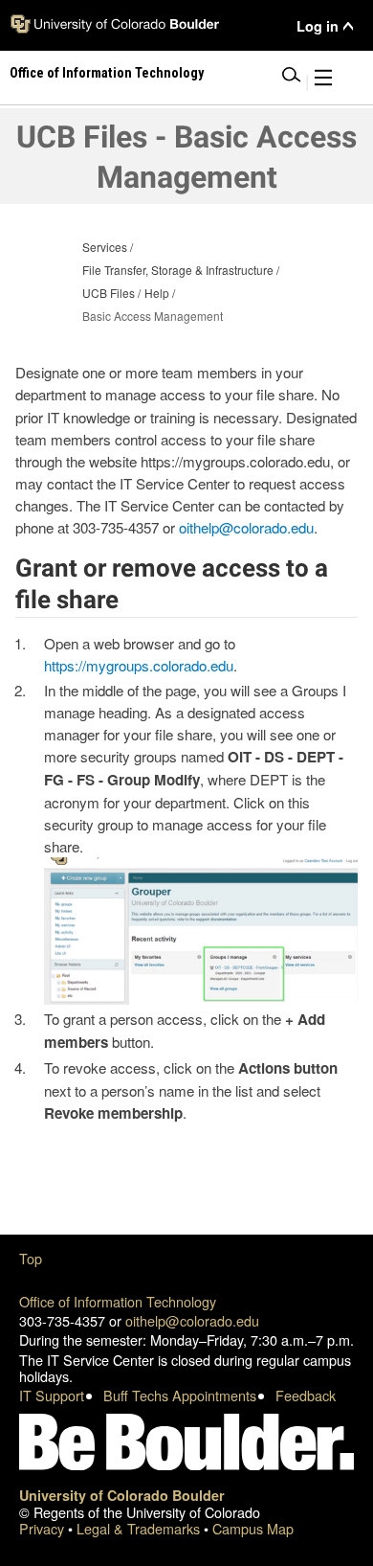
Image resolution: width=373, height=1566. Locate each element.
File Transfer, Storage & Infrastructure (178, 269)
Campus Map (253, 1528)
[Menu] (323, 81)
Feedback (305, 1395)
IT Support (51, 1395)
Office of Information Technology (117, 1301)
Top (30, 1258)
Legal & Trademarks (140, 1528)
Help (156, 292)
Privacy (43, 1528)
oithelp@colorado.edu (246, 527)
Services (104, 246)
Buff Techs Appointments (179, 1395)
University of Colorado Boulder (122, 1495)
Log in (317, 26)
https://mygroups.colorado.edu (138, 665)
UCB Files (108, 292)
